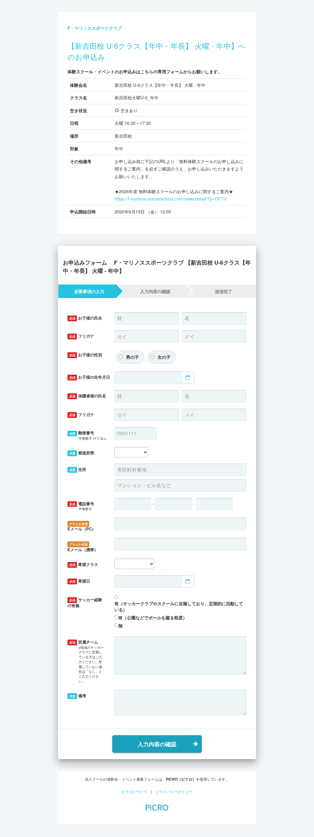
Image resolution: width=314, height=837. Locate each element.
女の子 (164, 357)
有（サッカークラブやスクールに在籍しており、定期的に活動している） (178, 606)
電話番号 (81, 506)
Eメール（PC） (81, 527)
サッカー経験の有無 (84, 602)
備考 (77, 695)
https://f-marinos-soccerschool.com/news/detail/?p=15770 (171, 199)
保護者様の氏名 (87, 396)
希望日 (79, 581)
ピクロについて (134, 791)
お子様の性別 (85, 354)
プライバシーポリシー (173, 791)
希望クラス (83, 564)
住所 (77, 469)
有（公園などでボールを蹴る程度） (152, 617)
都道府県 (81, 453)
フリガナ (81, 336)
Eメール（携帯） (82, 547)
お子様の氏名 (85, 318)
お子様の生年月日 (89, 377)
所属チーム (86, 661)
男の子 (132, 357)
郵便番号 (88, 435)
